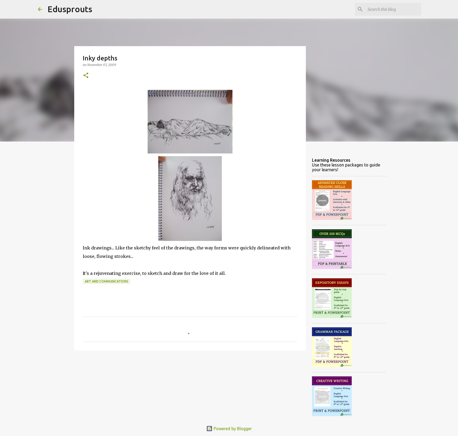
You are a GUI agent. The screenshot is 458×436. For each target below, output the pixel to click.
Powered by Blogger (232, 428)
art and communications (106, 281)
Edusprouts (69, 9)
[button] (86, 75)
